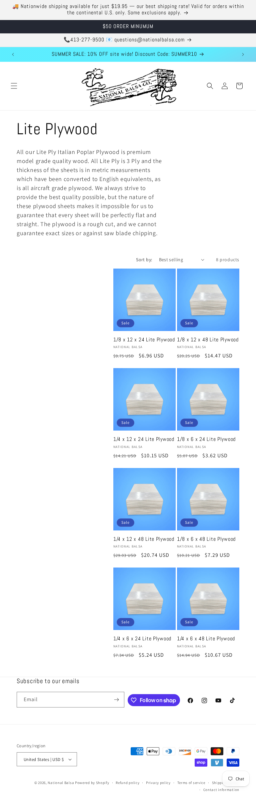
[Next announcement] (243, 54)
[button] (14, 85)
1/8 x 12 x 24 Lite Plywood (144, 340)
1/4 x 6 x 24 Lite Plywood (142, 639)
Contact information (221, 789)
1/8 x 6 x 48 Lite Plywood (206, 539)
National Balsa (61, 782)
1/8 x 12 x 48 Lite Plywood (208, 340)
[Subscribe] (116, 699)
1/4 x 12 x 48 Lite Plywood (143, 539)
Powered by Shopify (92, 782)
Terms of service (191, 782)
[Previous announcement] (13, 54)
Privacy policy (158, 782)
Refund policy (127, 782)
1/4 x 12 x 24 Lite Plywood (143, 439)
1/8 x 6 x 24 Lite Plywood (206, 439)
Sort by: (144, 260)
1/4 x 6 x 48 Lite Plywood (206, 639)
